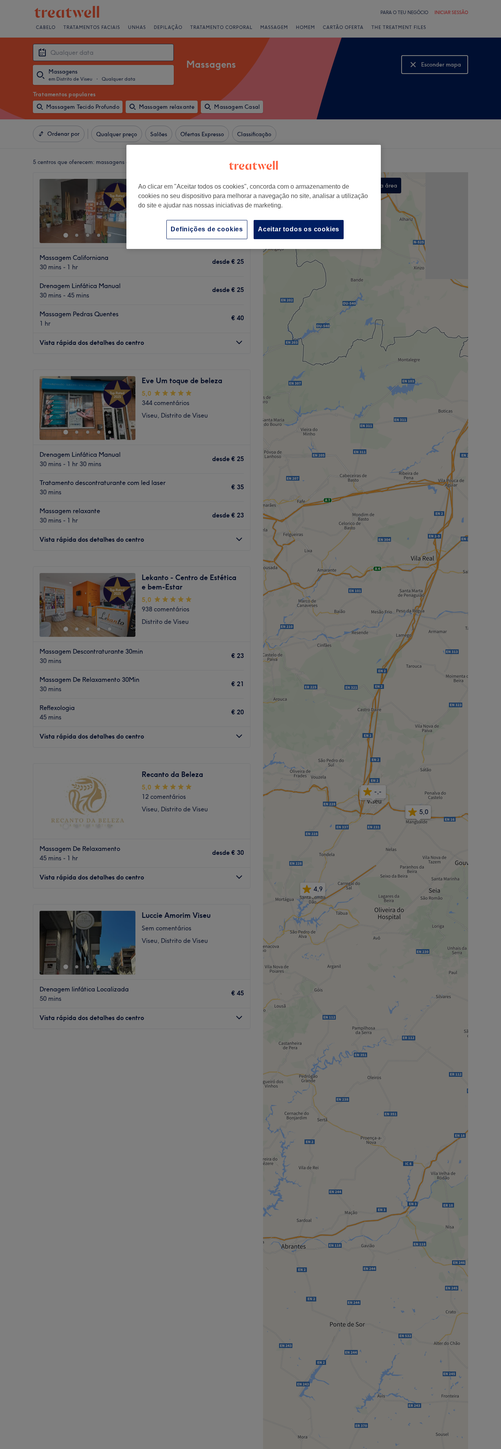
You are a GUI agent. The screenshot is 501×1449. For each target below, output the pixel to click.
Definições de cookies (207, 229)
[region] (253, 197)
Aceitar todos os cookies (298, 229)
